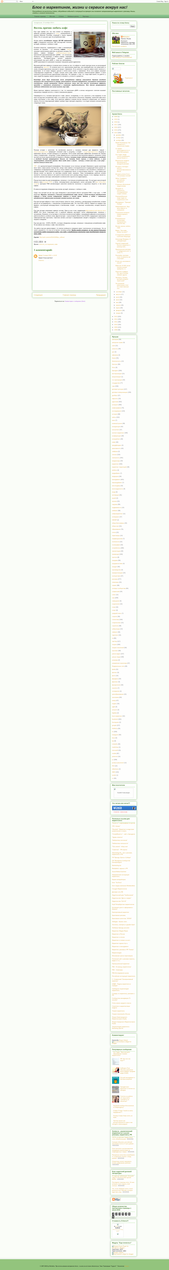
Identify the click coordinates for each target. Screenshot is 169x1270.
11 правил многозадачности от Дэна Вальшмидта (123, 150)
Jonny (40, 255)
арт (113, 352)
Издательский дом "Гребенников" (122, 895)
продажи (115, 560)
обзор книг (115, 526)
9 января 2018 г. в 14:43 (50, 255)
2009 (116, 327)
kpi (113, 741)
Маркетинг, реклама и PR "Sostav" (123, 949)
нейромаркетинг (117, 513)
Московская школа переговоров (122, 956)
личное (114, 454)
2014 (116, 132)
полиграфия (116, 545)
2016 (116, 127)
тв (112, 638)
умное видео (116, 654)
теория (114, 644)
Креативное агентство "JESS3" (122, 918)
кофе (56, 244)
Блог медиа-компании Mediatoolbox (123, 885)
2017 (116, 124)
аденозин (46, 67)
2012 (116, 319)
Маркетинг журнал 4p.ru (120, 943)
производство (116, 570)
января (118, 313)
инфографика (116, 408)
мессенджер (116, 485)
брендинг (115, 370)
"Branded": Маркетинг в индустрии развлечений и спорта (123, 830)
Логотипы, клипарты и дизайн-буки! (123, 924)
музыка (114, 501)
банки (114, 358)
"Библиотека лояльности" (120, 843)
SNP (35, 166)
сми (113, 598)
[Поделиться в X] (38, 242)
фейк (113, 669)
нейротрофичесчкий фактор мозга (95, 210)
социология (116, 604)
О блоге (61, 16)
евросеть (115, 398)
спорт (114, 610)
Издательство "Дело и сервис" (121, 898)
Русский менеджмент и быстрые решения (127, 1078)
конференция (116, 436)
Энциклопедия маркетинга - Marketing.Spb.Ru (121, 1027)
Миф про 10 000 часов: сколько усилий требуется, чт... (123, 267)
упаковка (115, 660)
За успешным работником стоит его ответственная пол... (122, 286)
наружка (114, 504)
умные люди (116, 657)
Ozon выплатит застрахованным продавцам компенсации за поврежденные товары (122, 1150)
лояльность (115, 457)
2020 (116, 116)
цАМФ (58, 53)
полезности (115, 541)
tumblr (114, 775)
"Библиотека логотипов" (119, 840)
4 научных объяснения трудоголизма (123, 185)
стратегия (115, 626)
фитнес (114, 672)
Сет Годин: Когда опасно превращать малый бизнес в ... (123, 156)
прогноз (114, 557)
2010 (116, 324)
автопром (115, 339)
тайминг (114, 632)
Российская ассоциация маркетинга (123, 976)
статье (57, 33)
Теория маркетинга (118, 1011)
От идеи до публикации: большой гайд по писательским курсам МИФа (122, 1177)
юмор (114, 700)
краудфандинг (116, 445)
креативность (116, 448)
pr (112, 759)
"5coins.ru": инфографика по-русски (123, 823)
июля (118, 297)
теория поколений (118, 647)
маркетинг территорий (119, 467)
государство (116, 383)
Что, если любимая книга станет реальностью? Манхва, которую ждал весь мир (122, 1190)
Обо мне (52, 16)
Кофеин (69, 49)
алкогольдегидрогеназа (41, 152)
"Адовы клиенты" (117, 837)
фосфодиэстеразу (65, 53)
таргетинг (115, 635)
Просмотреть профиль (119, 46)
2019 (116, 119)
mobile (114, 753)
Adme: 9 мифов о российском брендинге (121, 180)
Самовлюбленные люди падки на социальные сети (122, 197)
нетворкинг (115, 517)
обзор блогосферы (118, 523)
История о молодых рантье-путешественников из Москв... (123, 169)
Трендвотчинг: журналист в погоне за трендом (127, 1088)
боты (113, 367)
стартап (114, 616)
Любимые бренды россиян (120, 928)
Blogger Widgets (123, 1040)
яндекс (114, 703)
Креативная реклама (118, 915)
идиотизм (115, 401)
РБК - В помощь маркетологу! (121, 967)
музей (114, 498)
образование (116, 529)
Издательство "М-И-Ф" (119, 901)
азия (113, 345)
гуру (113, 386)
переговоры (116, 535)
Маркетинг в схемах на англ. (121, 940)
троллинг (115, 650)
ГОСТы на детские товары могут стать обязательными (122, 1138)
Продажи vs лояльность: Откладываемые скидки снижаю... (122, 191)
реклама (115, 579)
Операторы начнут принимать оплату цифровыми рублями (121, 1162)
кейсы (114, 417)
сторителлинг (116, 622)
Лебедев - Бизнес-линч (119, 921)
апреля (118, 305)
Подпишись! (129, 78)
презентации (116, 551)
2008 (116, 330)
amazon (114, 710)
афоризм (115, 355)
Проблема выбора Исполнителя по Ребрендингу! (123, 1106)
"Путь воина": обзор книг (120, 846)
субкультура (116, 629)
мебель (114, 470)
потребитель (116, 548)
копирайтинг (116, 439)
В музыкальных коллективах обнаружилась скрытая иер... (121, 221)
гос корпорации (117, 380)
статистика (115, 619)
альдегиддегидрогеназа (91, 152)
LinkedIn (114, 744)
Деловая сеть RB (117, 892)
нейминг (114, 510)
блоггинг (114, 364)
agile (113, 706)
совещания (115, 601)
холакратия (115, 691)
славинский (115, 591)
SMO (113, 772)
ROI (113, 766)
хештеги (114, 688)
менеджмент (116, 479)
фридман (115, 678)
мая (117, 302)
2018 (116, 122)
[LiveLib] (124, 812)
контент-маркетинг (118, 433)
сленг (114, 594)
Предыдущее (101, 295)
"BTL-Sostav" (116, 826)
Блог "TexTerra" (117, 882)
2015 (116, 130)
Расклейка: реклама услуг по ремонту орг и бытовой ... (123, 257)
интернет (115, 404)
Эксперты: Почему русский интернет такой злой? (122, 279)
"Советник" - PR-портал (119, 849)
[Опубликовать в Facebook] (40, 242)
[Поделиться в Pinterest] (42, 242)
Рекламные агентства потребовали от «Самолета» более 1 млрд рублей (123, 1156)
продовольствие (117, 563)
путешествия (116, 576)
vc (112, 778)
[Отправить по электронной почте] (35, 242)
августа (118, 294)
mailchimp (115, 747)
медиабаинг (116, 473)
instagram (115, 734)
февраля (119, 310)
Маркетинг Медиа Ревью (120, 931)
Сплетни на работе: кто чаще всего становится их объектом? (126, 1098)
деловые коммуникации (119, 392)
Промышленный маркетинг (120, 963)
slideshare (115, 769)
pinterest (114, 756)
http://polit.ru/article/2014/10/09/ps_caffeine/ (52, 237)
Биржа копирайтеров (118, 879)
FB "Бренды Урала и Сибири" (121, 857)
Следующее (38, 295)
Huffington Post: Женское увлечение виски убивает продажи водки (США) (127, 1070)
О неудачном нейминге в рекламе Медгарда (123, 235)
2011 (116, 322)
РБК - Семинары (117, 970)
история (114, 414)
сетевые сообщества (118, 588)
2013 (116, 316)
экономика (115, 697)
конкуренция (116, 426)
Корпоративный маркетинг (120, 912)
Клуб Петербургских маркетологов (123, 904)
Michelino (126, 36)
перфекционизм (117, 538)
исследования (49, 244)
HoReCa (114, 728)
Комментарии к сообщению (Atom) (75, 301)
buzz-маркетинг (117, 716)
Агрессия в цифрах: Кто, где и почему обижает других (122, 273)
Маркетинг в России (118, 934)
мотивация (115, 495)
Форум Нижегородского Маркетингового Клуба (119, 1018)
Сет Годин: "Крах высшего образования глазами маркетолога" (121, 1053)
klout (113, 738)
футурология (116, 685)
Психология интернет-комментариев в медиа (123, 214)
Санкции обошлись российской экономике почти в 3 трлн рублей (122, 1142)
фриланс (115, 682)
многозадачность (117, 489)
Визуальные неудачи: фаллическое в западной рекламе (122, 162)
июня (118, 300)
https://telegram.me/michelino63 (122, 57)
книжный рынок (117, 423)
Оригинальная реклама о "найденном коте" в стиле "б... (123, 251)
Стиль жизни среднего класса (121, 1003)
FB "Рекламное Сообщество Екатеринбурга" (121, 861)
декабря (119, 135)
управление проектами (119, 663)
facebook (115, 719)
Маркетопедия (116, 953)
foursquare (115, 722)
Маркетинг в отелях (118, 937)
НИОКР (114, 520)
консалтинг (115, 429)
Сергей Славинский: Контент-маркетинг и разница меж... (123, 245)
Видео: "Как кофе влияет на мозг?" (122, 231)
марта (118, 308)
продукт (114, 566)
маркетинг (115, 464)
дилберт (114, 395)
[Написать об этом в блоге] (37, 242)
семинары (115, 582)
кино (113, 420)
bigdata (114, 713)
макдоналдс (116, 461)
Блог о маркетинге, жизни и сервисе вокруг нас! (79, 7)
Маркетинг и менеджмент (120, 946)
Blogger (127, 1266)
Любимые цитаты (73, 16)
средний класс (116, 613)
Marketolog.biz (116, 865)
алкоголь (41, 244)
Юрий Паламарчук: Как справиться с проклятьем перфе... (123, 144)
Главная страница (40, 16)
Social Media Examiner (119, 871)
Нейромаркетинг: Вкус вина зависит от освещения (123, 208)
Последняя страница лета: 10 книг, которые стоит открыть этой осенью (123, 1184)
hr (112, 731)
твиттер (114, 641)
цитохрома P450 (47, 182)
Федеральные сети (118, 666)
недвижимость (116, 507)
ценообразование (118, 694)
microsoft (115, 750)
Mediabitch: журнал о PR (120, 868)
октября (118, 140)
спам (113, 607)
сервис (114, 585)
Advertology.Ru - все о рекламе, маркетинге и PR (122, 853)
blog (117, 1226)
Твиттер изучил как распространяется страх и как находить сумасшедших (122, 1122)
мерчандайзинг (117, 482)
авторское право (117, 342)
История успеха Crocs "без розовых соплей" (123, 175)
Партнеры (86, 16)
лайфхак (115, 451)
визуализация (116, 376)
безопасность (116, 361)
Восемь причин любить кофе (50, 28)
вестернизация (117, 373)
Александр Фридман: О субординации (123, 240)
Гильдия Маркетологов (119, 889)
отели (114, 532)
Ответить (41, 260)
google (114, 725)
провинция (115, 554)
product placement (118, 762)
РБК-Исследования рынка (120, 973)
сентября (119, 292)
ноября (118, 137)
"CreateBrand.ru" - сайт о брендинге (123, 834)
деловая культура (117, 389)
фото (113, 675)
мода (113, 492)
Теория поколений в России (121, 1014)
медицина (115, 476)
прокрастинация (117, 573)
